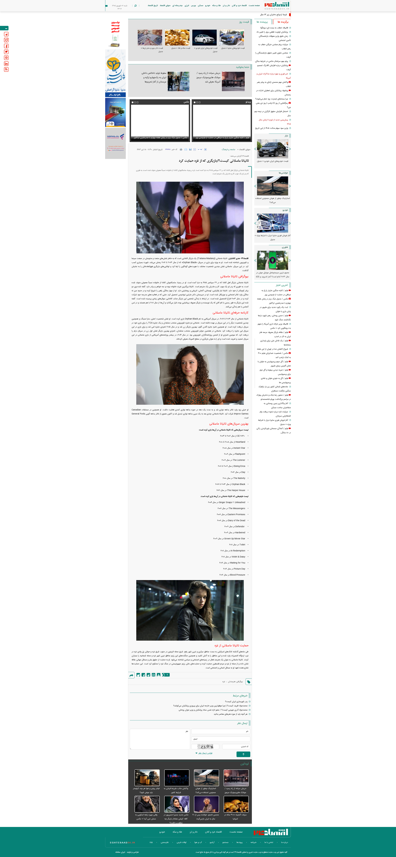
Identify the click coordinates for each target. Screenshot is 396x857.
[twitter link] (6, 52)
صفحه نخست (254, 5)
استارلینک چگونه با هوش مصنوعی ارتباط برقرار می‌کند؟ (272, 274)
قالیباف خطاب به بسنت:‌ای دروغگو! (274, 28)
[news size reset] (200, 149)
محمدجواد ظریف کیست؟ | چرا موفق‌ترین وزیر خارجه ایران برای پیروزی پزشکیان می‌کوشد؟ (210, 706)
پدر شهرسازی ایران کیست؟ (236, 701)
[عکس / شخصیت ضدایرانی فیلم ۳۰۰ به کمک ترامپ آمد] (160, 123)
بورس (193, 5)
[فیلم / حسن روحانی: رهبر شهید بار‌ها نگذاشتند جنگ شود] (222, 123)
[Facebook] (143, 675)
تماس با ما (269, 842)
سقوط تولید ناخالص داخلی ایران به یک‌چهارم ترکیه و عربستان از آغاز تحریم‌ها (154, 77)
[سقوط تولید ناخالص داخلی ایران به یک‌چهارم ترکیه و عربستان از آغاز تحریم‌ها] (178, 81)
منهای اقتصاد (165, 5)
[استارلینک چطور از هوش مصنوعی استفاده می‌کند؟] (205, 778)
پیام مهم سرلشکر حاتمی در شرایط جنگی (271, 61)
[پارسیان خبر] (115, 73)
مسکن (200, 5)
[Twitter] (138, 675)
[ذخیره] (190, 149)
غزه (223, 681)
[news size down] (195, 149)
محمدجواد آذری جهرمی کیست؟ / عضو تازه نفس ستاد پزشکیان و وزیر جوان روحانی (213, 710)
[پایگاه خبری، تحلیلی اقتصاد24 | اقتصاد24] (272, 6)
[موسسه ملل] (115, 112)
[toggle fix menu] (4, 28)
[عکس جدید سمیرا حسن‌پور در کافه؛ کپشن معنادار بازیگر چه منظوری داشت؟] (175, 804)
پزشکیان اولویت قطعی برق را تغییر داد (272, 32)
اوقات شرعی (181, 842)
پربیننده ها (262, 22)
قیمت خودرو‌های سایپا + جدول (233, 48)
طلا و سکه (216, 5)
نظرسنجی (165, 842)
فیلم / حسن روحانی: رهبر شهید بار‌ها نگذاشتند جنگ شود (225, 137)
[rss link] (6, 69)
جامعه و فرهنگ (228, 149)
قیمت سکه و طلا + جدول (180, 48)
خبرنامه (253, 842)
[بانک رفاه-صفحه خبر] (115, 143)
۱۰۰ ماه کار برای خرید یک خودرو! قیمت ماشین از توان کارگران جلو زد (272, 237)
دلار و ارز (226, 5)
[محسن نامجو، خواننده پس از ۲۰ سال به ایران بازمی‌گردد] (205, 804)
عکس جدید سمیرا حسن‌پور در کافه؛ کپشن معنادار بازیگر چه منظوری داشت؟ (176, 819)
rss (151, 842)
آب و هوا (198, 842)
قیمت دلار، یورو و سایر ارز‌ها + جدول (152, 50)
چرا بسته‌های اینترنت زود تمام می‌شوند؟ (271, 99)
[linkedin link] (6, 64)
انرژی (187, 5)
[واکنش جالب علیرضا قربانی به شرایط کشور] (175, 778)
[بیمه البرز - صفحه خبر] (115, 34)
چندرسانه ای (177, 5)
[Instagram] (153, 675)
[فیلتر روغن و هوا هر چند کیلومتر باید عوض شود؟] (145, 778)
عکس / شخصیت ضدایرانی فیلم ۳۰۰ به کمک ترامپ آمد (164, 137)
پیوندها (240, 842)
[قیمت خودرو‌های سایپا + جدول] (232, 37)
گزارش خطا (158, 675)
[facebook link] (6, 46)
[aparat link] (6, 58)
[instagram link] (6, 40)
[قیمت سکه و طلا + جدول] (177, 37)
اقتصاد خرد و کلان (239, 5)
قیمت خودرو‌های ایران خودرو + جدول (205, 50)
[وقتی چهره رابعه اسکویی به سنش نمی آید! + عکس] (145, 804)
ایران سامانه (120, 852)
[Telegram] (148, 675)
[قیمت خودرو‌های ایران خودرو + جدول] (204, 37)
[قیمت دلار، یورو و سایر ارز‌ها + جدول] (150, 37)
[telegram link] (6, 34)
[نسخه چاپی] (181, 149)
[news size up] (205, 149)
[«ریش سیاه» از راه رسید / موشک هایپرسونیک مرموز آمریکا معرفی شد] (233, 81)
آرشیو (212, 842)
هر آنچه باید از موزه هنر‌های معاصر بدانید (231, 714)
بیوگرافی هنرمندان (235, 681)
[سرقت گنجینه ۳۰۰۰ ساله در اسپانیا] (235, 804)
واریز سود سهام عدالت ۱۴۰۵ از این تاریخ (271, 128)
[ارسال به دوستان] (186, 149)
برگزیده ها (283, 22)
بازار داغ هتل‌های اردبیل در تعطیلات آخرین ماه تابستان (272, 200)
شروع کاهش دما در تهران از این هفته (272, 349)
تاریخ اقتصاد (153, 5)
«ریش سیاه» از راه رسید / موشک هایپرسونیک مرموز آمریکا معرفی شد (208, 77)
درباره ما (284, 842)
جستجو (225, 842)
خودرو (207, 5)
